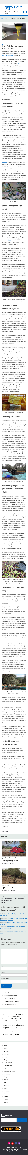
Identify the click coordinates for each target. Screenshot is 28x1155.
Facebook (16, 1143)
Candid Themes (16, 1151)
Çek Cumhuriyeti (5, 1031)
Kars (10, 1023)
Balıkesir (7, 1016)
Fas (3, 1021)
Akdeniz (6, 1048)
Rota (16, 858)
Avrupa (6, 1060)
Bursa (8, 1019)
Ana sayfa (4, 18)
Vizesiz (6, 1102)
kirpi (9, 240)
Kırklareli (4, 1025)
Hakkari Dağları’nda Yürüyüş (11, 1001)
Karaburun (4, 162)
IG (19, 1143)
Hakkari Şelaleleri (9, 993)
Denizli (19, 1019)
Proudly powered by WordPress (11, 1149)
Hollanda (17, 1021)
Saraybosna (21, 1028)
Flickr (9, 1143)
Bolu (11, 1016)
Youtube (12, 1143)
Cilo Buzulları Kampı (9, 998)
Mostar (22, 1025)
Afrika (5, 1045)
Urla (19, 64)
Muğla (5, 1028)
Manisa (13, 1025)
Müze (5, 1088)
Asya (5, 1057)
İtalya (13, 1035)
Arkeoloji (4, 885)
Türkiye (6, 1096)
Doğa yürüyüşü (8, 1062)
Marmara (11, 858)
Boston (22, 1016)
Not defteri (7, 1091)
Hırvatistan (5, 1023)
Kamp (6, 858)
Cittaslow (13, 1019)
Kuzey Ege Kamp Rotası (10, 861)
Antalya (17, 1014)
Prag (14, 1028)
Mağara (6, 1082)
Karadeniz (6, 1079)
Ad (2, 966)
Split (3, 1030)
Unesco (6, 1099)
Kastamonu (15, 1023)
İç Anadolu (7, 1074)
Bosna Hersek (16, 1016)
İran (19, 1032)
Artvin (22, 1014)
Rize (17, 1028)
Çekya (10, 1031)
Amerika (6, 1051)
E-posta (3, 972)
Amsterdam (11, 1014)
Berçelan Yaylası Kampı (10, 995)
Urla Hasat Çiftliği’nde (7, 55)
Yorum (3, 948)
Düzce (23, 1018)
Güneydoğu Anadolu (9, 1071)
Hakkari (12, 1021)
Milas (18, 1025)
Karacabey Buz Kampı (10, 1004)
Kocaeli (21, 1023)
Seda (13, 48)
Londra (9, 1025)
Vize (13, 1030)
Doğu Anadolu (8, 1065)
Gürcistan (7, 1021)
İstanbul (6, 1034)
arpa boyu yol (13, 8)
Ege (2, 43)
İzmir (4, 831)
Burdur (4, 1019)
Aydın (3, 1016)
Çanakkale (16, 1030)
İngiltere (14, 1032)
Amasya (6, 1014)
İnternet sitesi (5, 978)
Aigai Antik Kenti (7, 888)
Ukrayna (7, 1030)
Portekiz (10, 1028)
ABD (3, 1014)
